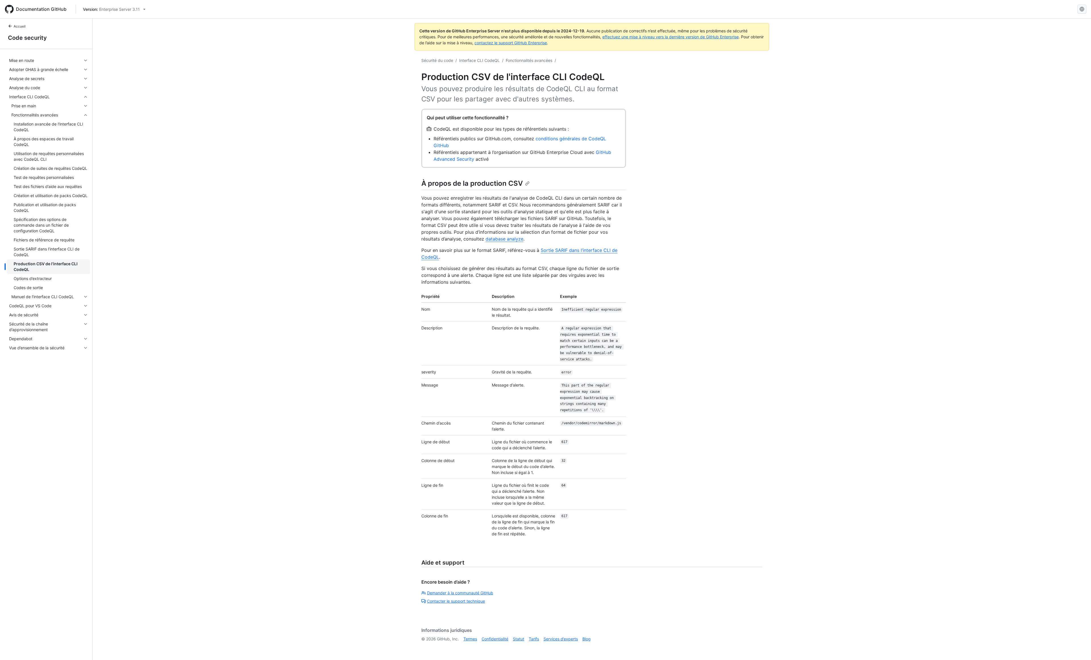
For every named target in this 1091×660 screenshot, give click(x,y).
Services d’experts (561, 638)
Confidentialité (495, 638)
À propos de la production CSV (472, 183)
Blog (586, 638)
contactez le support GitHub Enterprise (510, 42)
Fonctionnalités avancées (529, 60)
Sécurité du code (437, 60)
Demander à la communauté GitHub (460, 592)
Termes (470, 638)
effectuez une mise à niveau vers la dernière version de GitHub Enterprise (670, 36)
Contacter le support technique (456, 601)
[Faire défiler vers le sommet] (1078, 647)
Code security (27, 37)
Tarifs (534, 638)
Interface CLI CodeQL (479, 60)
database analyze (504, 239)
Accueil (20, 26)
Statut (518, 638)
